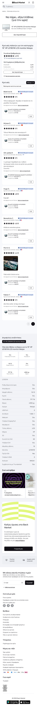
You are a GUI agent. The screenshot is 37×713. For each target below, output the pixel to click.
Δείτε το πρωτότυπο (23, 105)
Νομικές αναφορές (8, 665)
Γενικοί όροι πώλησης (9, 655)
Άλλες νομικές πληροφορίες (11, 662)
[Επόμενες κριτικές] (33, 324)
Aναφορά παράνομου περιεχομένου (13, 667)
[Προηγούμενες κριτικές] (28, 324)
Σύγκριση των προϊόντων (10, 632)
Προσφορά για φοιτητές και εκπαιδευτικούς (15, 600)
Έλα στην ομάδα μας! (9, 602)
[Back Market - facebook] (8, 605)
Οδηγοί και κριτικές (8, 630)
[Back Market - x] (12, 605)
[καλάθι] (33, 2)
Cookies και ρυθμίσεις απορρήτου (13, 660)
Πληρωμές (6, 620)
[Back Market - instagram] (4, 605)
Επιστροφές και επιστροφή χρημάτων (14, 625)
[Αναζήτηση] (4, 6)
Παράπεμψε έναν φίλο (9, 643)
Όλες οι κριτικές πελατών (10, 635)
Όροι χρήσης (6, 652)
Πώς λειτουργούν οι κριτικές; (12, 76)
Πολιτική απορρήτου (9, 657)
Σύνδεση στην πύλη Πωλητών (11, 617)
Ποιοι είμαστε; (7, 597)
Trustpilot (5, 681)
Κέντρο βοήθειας (8, 627)
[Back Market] (18, 2)
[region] (18, 486)
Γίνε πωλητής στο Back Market (11, 614)
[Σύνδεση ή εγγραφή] (29, 2)
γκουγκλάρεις (20, 540)
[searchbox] (20, 6)
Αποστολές (6, 622)
